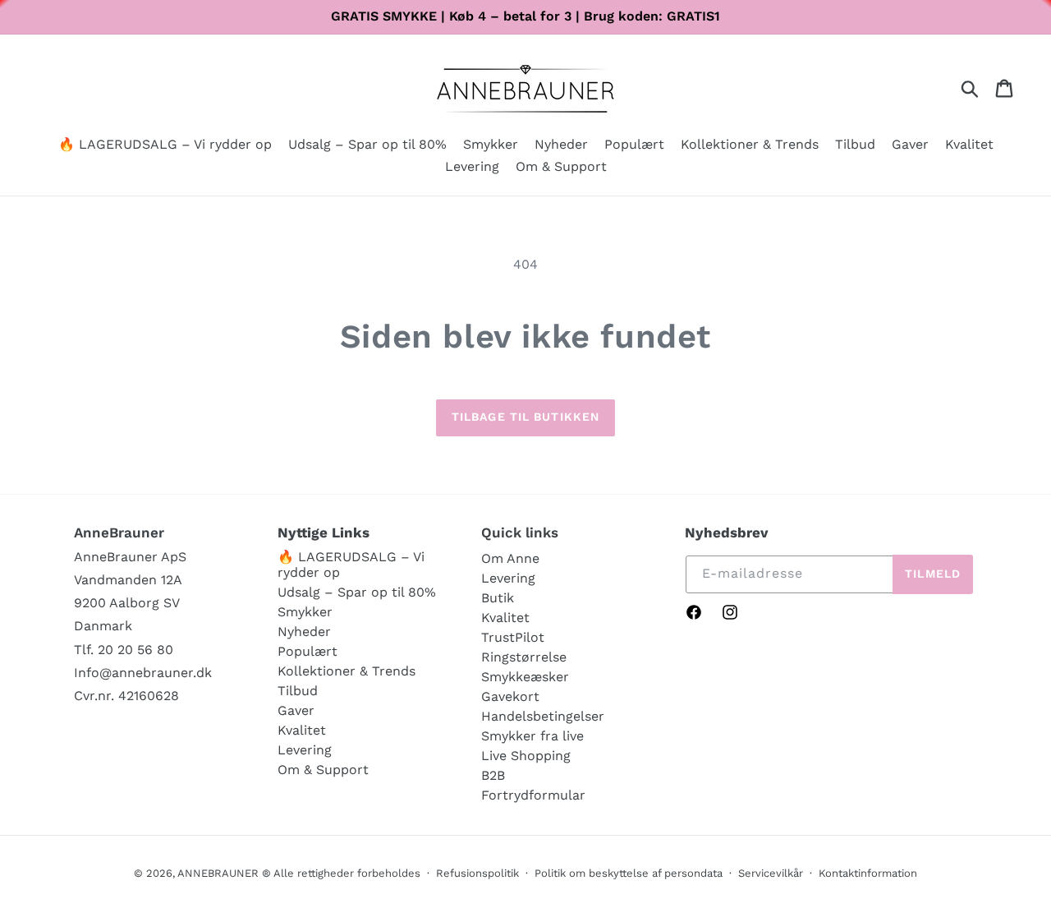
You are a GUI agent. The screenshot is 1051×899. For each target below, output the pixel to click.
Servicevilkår (770, 873)
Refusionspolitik (477, 873)
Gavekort (510, 696)
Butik (497, 598)
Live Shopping (526, 755)
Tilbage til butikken (525, 416)
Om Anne (510, 558)
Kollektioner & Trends (346, 671)
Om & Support (323, 769)
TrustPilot (512, 637)
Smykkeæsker (525, 677)
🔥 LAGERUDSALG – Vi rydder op (351, 564)
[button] (490, 146)
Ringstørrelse (524, 657)
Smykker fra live (532, 736)
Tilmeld (933, 573)
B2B (493, 775)
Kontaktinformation (868, 873)
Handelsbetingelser (542, 716)
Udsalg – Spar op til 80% (357, 592)
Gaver (296, 710)
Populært (307, 651)
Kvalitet (302, 730)
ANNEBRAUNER (218, 873)
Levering (305, 750)
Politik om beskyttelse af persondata (629, 873)
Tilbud (298, 690)
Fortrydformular (533, 795)
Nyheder (304, 631)
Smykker (305, 612)
